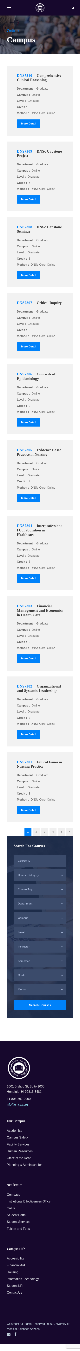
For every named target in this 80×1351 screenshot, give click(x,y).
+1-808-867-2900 (19, 1098)
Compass (13, 1194)
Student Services (18, 1221)
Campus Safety (17, 1137)
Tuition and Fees (18, 1228)
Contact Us (14, 1292)
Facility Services (18, 1144)
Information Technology (23, 1279)
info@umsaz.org (17, 1104)
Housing (12, 1272)
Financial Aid (16, 1265)
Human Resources (20, 1151)
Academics (14, 1130)
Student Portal (16, 1215)
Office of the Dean (19, 1158)
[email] (8, 1334)
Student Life (15, 1285)
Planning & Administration (25, 1164)
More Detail (28, 123)
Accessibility (15, 1258)
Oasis (11, 1208)
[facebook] (15, 1334)
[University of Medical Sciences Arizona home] (19, 1068)
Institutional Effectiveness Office (28, 1201)
